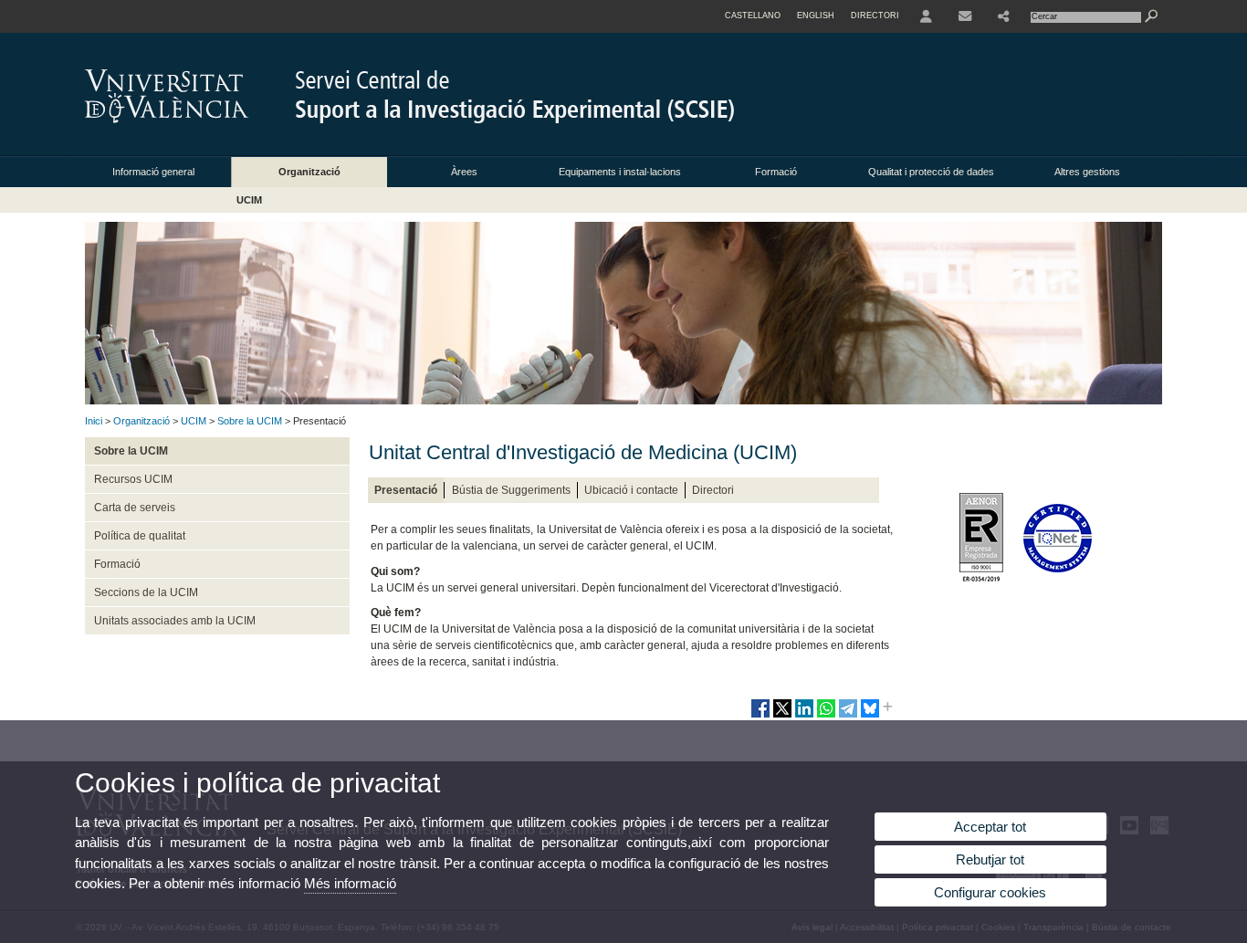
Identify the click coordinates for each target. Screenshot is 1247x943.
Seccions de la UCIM (146, 592)
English (815, 15)
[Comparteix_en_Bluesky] (870, 715)
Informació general (153, 171)
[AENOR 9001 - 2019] (984, 586)
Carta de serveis (134, 507)
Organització (309, 171)
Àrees (464, 171)
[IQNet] (1061, 586)
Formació (776, 171)
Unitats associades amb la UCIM (175, 620)
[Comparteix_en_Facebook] (760, 715)
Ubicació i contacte (631, 490)
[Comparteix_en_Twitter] (782, 715)
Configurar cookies (990, 892)
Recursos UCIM (133, 479)
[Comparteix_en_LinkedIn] (804, 715)
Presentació (405, 490)
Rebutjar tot (990, 859)
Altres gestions (1087, 171)
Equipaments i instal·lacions (620, 171)
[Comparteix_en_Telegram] (848, 715)
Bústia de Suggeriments (511, 490)
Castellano (753, 15)
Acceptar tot (990, 826)
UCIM (249, 199)
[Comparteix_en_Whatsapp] (826, 715)
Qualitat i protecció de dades (931, 171)
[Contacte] (965, 16)
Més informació (350, 883)
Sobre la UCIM (249, 420)
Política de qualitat (139, 535)
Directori (713, 490)
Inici (93, 420)
